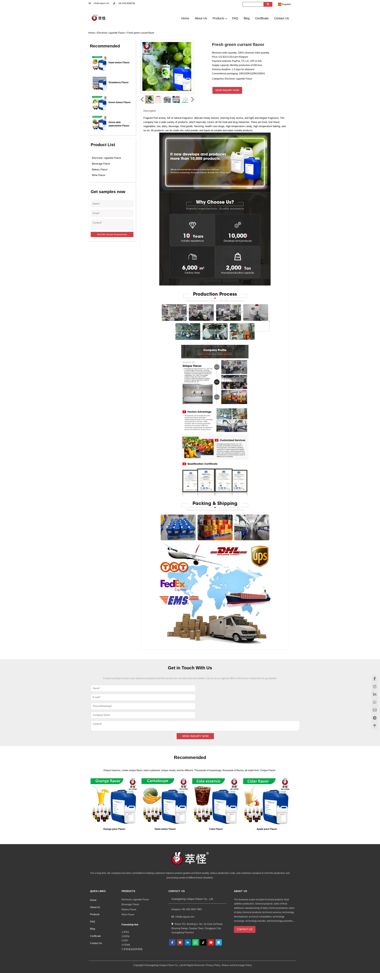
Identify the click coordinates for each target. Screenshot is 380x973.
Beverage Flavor (101, 163)
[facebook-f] (172, 942)
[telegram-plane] (219, 942)
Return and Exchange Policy (236, 965)
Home (91, 33)
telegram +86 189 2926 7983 (186, 909)
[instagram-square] (180, 942)
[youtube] (211, 942)
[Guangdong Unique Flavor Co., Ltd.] (99, 17)
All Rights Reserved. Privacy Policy (202, 965)
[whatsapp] (195, 942)
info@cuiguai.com (101, 3)
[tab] (149, 111)
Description (149, 110)
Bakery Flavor (99, 169)
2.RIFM (126, 936)
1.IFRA (126, 932)
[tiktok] (203, 942)
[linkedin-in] (188, 942)
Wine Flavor (98, 175)
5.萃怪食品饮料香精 (132, 949)
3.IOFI (125, 940)
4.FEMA (126, 945)
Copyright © (139, 965)
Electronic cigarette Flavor (111, 33)
